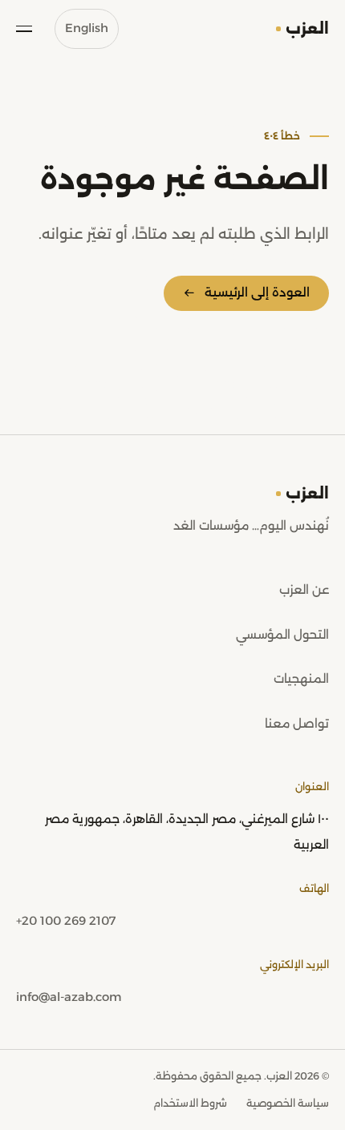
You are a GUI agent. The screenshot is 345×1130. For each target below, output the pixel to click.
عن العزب (304, 590)
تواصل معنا (297, 723)
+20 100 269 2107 (66, 921)
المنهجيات (301, 679)
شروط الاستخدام (190, 1103)
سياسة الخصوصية (287, 1103)
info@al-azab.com (68, 997)
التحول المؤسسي (282, 635)
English (86, 28)
